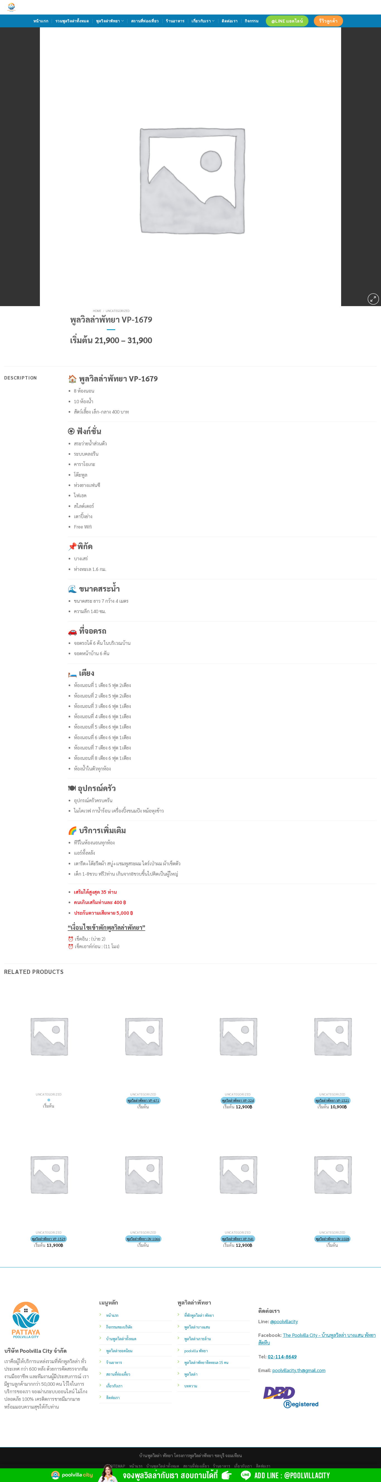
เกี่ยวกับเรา (201, 21)
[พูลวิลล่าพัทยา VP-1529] (48, 1174)
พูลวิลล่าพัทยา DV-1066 (143, 1238)
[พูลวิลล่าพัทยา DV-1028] (332, 1174)
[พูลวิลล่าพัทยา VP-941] (237, 1174)
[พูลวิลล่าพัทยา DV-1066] (143, 1174)
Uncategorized (117, 311)
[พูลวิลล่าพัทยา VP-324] (237, 1035)
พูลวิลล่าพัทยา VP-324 (238, 1100)
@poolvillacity (284, 1321)
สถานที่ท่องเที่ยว (145, 21)
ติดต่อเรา (230, 21)
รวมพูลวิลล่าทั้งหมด (72, 21)
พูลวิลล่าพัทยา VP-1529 (49, 1238)
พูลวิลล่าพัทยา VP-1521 (332, 1100)
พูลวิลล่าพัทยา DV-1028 (332, 1238)
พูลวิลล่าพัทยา (108, 21)
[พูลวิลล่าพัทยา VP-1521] (332, 1035)
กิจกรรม (252, 21)
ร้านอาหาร (175, 21)
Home (97, 311)
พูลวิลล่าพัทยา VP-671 (143, 1100)
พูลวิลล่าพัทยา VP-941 (238, 1238)
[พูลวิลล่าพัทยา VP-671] (143, 1035)
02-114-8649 (282, 1356)
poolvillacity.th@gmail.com (299, 1370)
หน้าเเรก (40, 21)
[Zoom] (373, 299)
